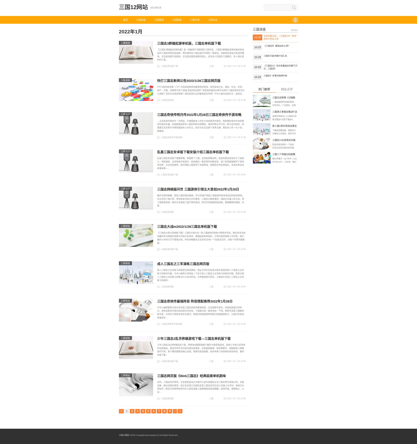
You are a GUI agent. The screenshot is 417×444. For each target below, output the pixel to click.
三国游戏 (159, 19)
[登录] (295, 21)
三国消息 (141, 19)
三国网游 (177, 19)
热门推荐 (264, 89)
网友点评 (287, 89)
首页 (125, 19)
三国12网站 (133, 7)
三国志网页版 (167, 100)
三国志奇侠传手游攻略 (171, 137)
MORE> (294, 30)
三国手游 (195, 19)
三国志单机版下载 (169, 66)
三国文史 (212, 19)
